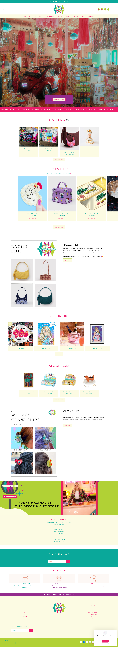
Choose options (62, 218)
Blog (25, 614)
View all (59, 354)
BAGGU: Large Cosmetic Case (62, 213)
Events (25, 612)
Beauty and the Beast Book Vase (29, 392)
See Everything (59, 159)
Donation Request (93, 612)
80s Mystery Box (28, 148)
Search (93, 605)
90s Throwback (19, 348)
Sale (25, 618)
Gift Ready (45, 348)
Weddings (93, 621)
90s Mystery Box (49, 148)
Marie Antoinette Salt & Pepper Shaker (89, 148)
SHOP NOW (68, 260)
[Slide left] (57, 223)
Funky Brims (25, 610)
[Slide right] (60, 223)
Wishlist (25, 616)
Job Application (93, 614)
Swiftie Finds (97, 348)
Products (93, 616)
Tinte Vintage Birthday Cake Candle (91, 213)
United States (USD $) (8, 643)
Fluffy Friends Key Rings (49, 391)
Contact (24, 621)
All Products (25, 608)
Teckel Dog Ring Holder (89, 391)
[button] (3, 9)
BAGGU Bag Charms (69, 152)
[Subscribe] (68, 561)
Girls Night (71, 348)
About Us (24, 605)
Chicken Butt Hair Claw (33, 213)
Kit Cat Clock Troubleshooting (93, 623)
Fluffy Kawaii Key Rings (69, 391)
